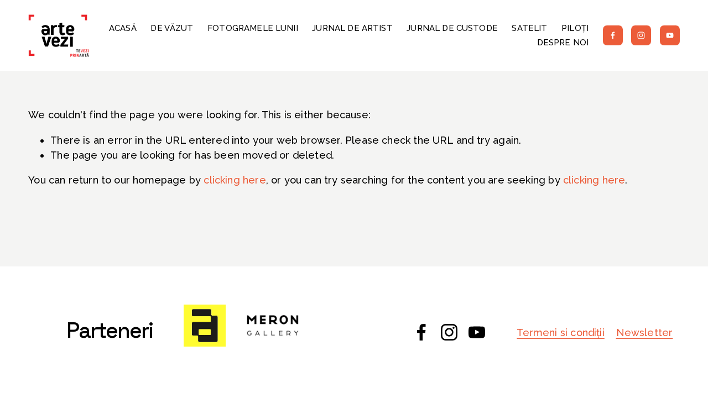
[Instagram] (641, 35)
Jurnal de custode (452, 28)
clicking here (235, 180)
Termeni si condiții (560, 332)
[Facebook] (613, 35)
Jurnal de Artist (352, 28)
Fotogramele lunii (252, 28)
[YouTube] (670, 35)
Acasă (123, 28)
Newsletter (644, 332)
